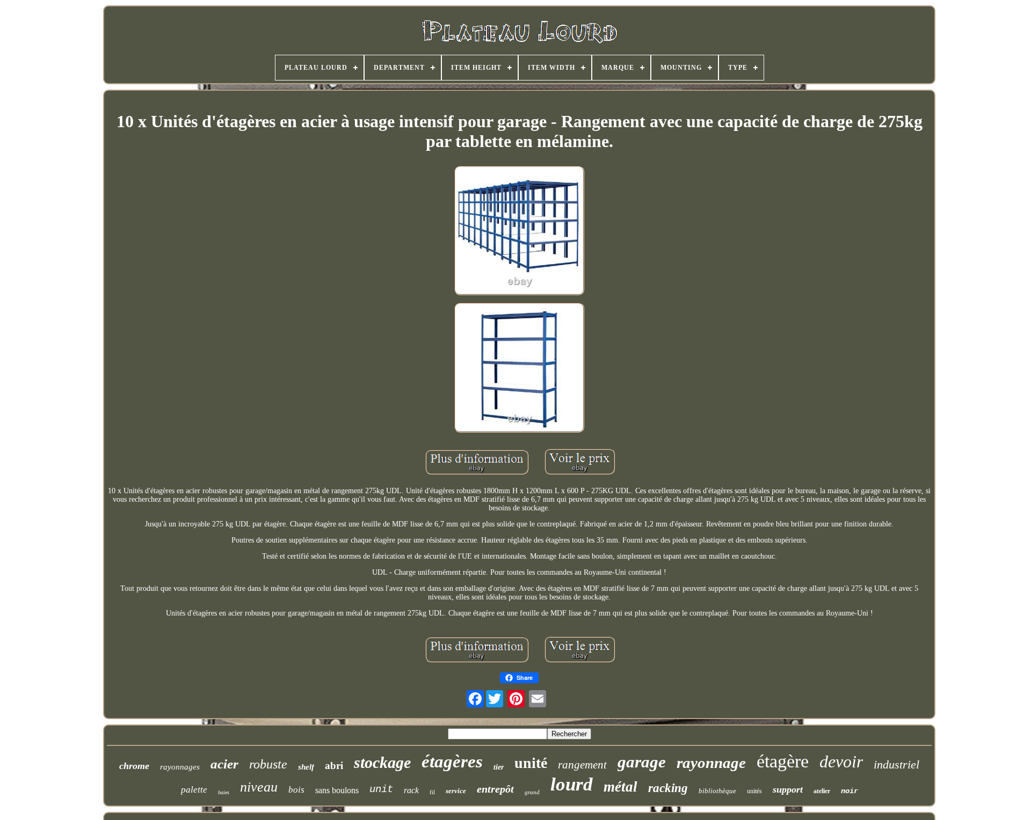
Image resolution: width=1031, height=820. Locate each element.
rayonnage (711, 762)
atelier (822, 791)
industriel (896, 764)
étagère (783, 761)
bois (296, 790)
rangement (582, 764)
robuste (268, 764)
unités (754, 791)
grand (532, 792)
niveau (259, 787)
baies (223, 792)
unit (381, 789)
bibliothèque (717, 791)
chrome (134, 765)
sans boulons (337, 790)
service (456, 791)
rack (411, 790)
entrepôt (495, 789)
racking (668, 788)
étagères (452, 761)
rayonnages (180, 767)
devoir (841, 761)
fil (432, 792)
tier (498, 767)
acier (224, 764)
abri (334, 765)
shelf (306, 767)
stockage (382, 762)
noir (849, 791)
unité (530, 763)
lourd (571, 784)
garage (642, 761)
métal (620, 787)
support (788, 789)
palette (194, 790)
